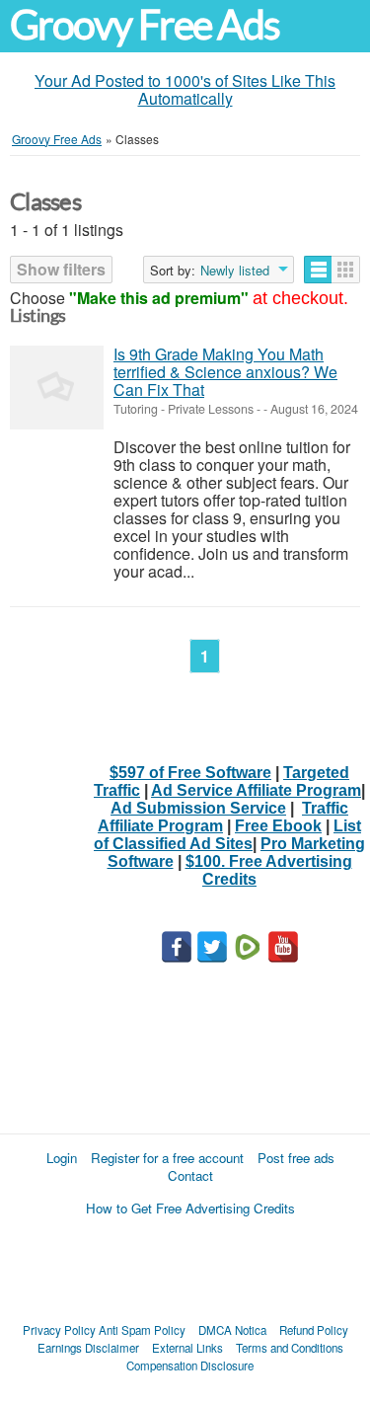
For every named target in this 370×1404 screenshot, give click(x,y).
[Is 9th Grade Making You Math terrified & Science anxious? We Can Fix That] (57, 387)
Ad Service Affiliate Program (256, 790)
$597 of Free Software (190, 772)
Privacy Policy (59, 1330)
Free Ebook (278, 826)
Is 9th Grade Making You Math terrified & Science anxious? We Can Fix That (225, 372)
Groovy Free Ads (144, 25)
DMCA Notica (232, 1330)
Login (61, 1157)
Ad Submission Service (198, 808)
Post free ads (296, 1157)
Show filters (61, 269)
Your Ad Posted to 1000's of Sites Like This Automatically (185, 89)
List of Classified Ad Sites (227, 835)
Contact (190, 1175)
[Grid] (346, 269)
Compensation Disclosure (190, 1365)
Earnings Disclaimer (88, 1348)
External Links (187, 1348)
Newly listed (234, 270)
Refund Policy (313, 1330)
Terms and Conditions (289, 1348)
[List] (318, 269)
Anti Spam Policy (142, 1330)
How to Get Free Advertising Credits (190, 1208)
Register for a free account (167, 1157)
